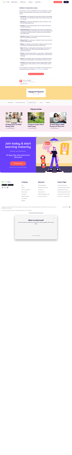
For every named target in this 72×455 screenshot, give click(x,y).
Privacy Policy (37, 235)
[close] (54, 218)
